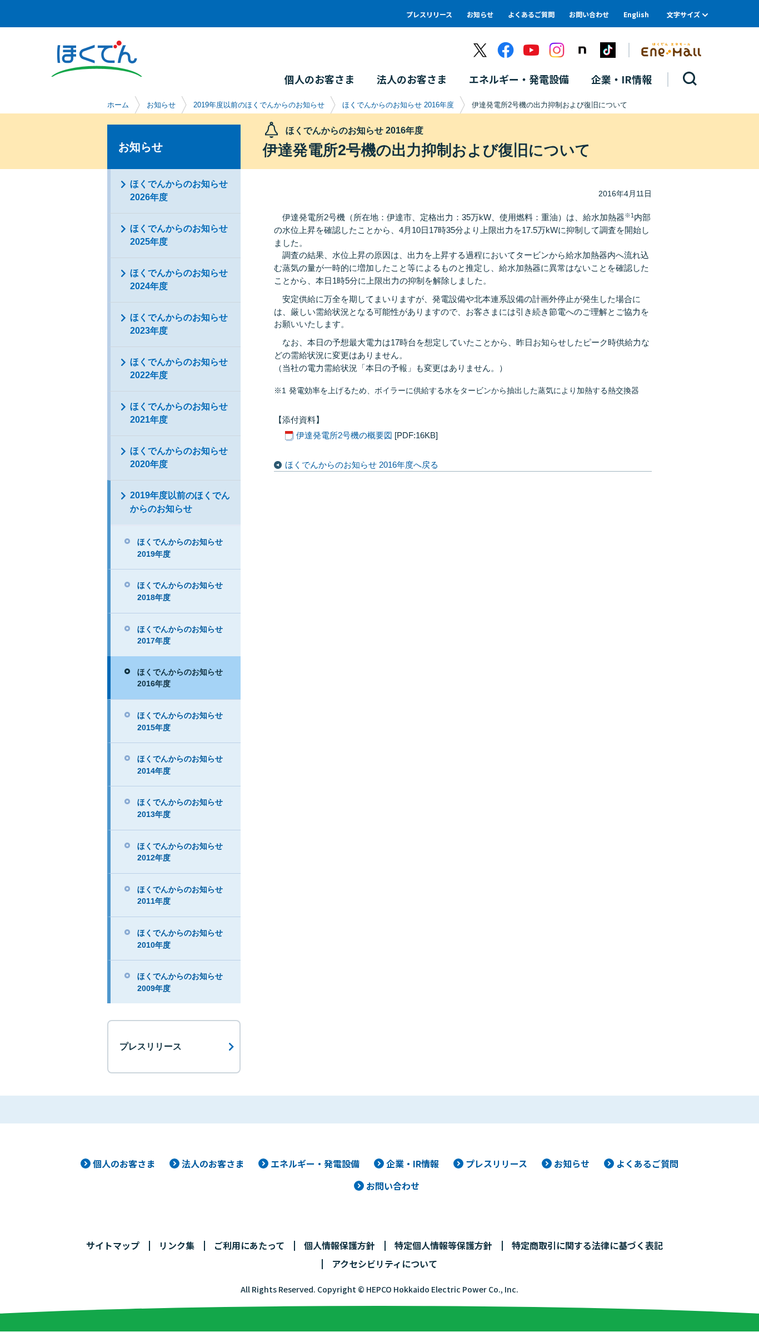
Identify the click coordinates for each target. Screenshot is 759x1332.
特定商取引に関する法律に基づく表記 (587, 1245)
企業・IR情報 (412, 1163)
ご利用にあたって (249, 1245)
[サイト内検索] (690, 79)
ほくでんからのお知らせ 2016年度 (398, 105)
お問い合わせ (589, 14)
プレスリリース (429, 14)
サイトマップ (112, 1245)
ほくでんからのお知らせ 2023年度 (179, 324)
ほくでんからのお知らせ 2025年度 (179, 235)
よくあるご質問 (531, 14)
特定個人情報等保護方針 (443, 1245)
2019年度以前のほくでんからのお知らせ (258, 105)
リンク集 (176, 1245)
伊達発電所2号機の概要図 (344, 435)
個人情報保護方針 (339, 1245)
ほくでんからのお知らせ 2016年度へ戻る (361, 464)
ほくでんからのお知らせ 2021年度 (179, 413)
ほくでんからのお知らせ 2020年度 (179, 457)
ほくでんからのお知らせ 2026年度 (179, 190)
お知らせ (480, 14)
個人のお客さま (124, 1163)
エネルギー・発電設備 (315, 1163)
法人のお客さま (213, 1163)
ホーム (118, 105)
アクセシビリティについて (384, 1263)
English (636, 14)
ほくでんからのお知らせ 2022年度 (179, 368)
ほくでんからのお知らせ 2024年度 (179, 279)
